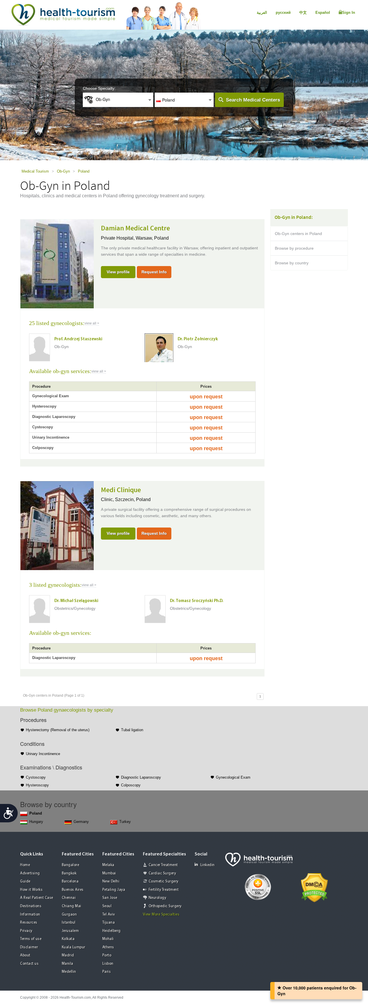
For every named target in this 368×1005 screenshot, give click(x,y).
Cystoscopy (36, 777)
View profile (118, 272)
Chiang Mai (71, 906)
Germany (81, 821)
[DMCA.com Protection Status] (314, 887)
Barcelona (70, 881)
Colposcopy (131, 785)
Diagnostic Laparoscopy (141, 777)
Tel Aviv (108, 914)
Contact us (29, 964)
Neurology (157, 898)
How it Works (31, 890)
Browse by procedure (294, 248)
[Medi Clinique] (57, 525)
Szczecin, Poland (133, 499)
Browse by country (291, 263)
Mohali (108, 939)
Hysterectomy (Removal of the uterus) (57, 730)
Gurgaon (69, 914)
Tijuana (108, 922)
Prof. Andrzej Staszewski (78, 339)
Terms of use (30, 939)
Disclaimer (29, 947)
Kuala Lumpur (73, 947)
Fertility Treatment (164, 890)
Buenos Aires (73, 890)
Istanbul (69, 922)
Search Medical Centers (253, 100)
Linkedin (207, 865)
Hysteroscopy (37, 785)
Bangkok (69, 873)
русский (283, 12)
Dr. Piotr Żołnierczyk (198, 339)
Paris (106, 972)
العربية (262, 12)
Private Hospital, (118, 238)
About (25, 955)
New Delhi (111, 881)
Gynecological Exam (233, 777)
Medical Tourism (35, 171)
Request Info (154, 272)
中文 (303, 12)
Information (30, 914)
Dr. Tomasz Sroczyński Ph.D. (196, 601)
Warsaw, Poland (152, 238)
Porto (107, 955)
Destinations (30, 906)
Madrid (68, 955)
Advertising (30, 873)
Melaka (108, 865)
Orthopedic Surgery (165, 906)
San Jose (109, 898)
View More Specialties (161, 914)
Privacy (26, 931)
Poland (83, 171)
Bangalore (70, 865)
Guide (25, 881)
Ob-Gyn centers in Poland (298, 233)
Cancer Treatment (163, 865)
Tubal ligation (132, 730)
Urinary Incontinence (43, 754)
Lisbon (108, 964)
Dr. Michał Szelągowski (76, 601)
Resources (28, 922)
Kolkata (68, 939)
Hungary (36, 821)
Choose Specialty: (99, 88)
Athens (108, 947)
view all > (92, 323)
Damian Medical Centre (135, 228)
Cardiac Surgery (162, 873)
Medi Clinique (121, 490)
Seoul (107, 906)
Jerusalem (70, 931)
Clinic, (108, 499)
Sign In (348, 12)
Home (25, 865)
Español (322, 12)
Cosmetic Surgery (164, 881)
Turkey (125, 821)
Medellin (69, 972)
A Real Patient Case (36, 898)
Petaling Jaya (113, 890)
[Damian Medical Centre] (57, 263)
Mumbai (109, 873)
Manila (67, 964)
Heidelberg (111, 931)
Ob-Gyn (63, 171)
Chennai (69, 898)
